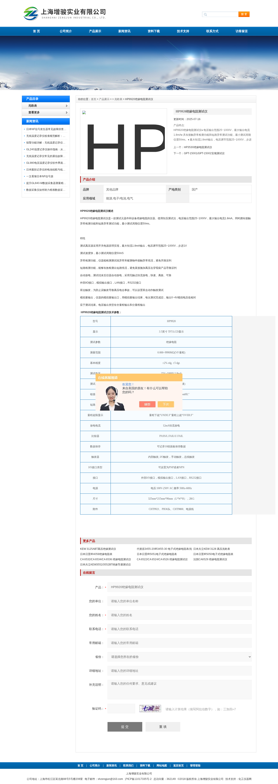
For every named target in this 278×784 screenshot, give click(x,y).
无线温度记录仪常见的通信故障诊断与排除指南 (53, 156)
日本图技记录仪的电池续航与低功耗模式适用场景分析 (57, 169)
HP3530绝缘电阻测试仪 (198, 147)
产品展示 (95, 31)
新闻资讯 (124, 31)
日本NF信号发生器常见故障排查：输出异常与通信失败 (58, 129)
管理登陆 (195, 765)
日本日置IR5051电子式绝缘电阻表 (157, 554)
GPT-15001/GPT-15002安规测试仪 (204, 153)
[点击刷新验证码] (150, 708)
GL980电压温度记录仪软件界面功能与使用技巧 (53, 162)
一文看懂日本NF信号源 (39, 176)
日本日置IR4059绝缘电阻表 (96, 554)
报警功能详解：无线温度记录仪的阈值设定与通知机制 (57, 142)
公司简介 (66, 31)
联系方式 (212, 31)
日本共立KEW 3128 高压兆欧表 (211, 548)
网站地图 (162, 765)
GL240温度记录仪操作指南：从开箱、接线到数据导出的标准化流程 (65, 149)
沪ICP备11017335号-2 (138, 779)
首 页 (36, 31)
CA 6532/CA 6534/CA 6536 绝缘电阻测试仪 (105, 559)
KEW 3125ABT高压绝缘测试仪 (98, 548)
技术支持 (183, 31)
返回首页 (178, 765)
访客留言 (242, 31)
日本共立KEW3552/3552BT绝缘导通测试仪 (105, 564)
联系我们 (128, 765)
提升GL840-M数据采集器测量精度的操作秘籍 (52, 183)
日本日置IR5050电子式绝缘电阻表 (213, 554)
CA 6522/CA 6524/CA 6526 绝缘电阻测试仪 (162, 559)
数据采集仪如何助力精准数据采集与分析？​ (51, 189)
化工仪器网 (245, 779)
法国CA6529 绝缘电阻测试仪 (210, 559)
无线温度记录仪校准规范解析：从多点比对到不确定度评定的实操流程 (66, 135)
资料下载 (154, 31)
